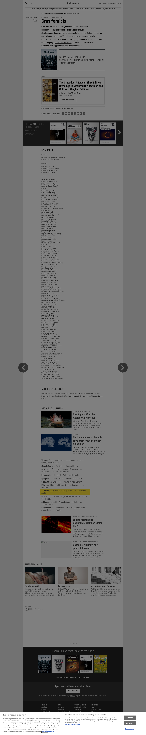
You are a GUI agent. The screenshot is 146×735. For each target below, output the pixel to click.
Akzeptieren (130, 717)
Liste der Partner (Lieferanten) (72, 724)
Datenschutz (45, 731)
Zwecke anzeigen (129, 729)
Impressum (51, 731)
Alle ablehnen (129, 723)
